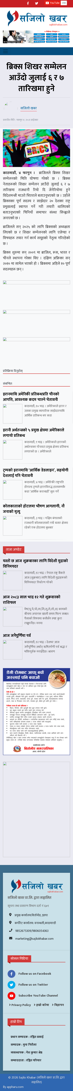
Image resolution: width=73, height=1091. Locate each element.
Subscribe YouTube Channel (38, 995)
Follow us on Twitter (33, 984)
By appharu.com (13, 1087)
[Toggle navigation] (5, 51)
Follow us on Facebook (34, 973)
